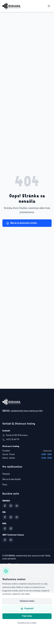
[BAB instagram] (10, 528)
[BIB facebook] (4, 517)
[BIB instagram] (10, 517)
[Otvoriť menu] (49, 6)
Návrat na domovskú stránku (23, 223)
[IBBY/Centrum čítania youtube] (10, 539)
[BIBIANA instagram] (10, 505)
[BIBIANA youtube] (16, 505)
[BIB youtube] (16, 517)
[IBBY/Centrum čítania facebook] (4, 539)
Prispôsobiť (28, 609)
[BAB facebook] (4, 528)
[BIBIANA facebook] (4, 505)
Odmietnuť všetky (27, 601)
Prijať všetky (27, 616)
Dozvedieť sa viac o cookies (27, 623)
